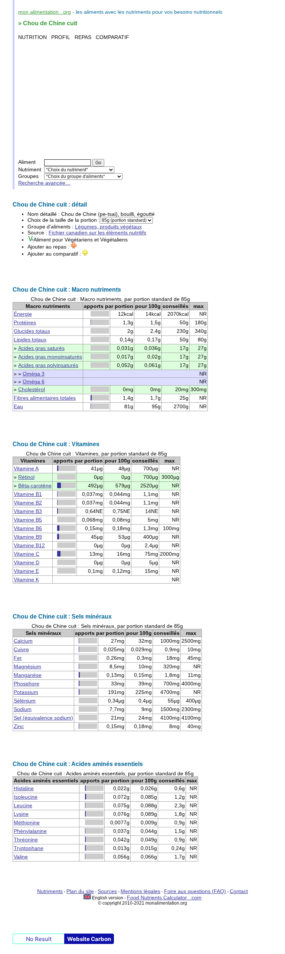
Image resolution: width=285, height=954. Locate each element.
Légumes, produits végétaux (108, 227)
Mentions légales (140, 891)
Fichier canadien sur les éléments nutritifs (97, 233)
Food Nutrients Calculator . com (164, 898)
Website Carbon (89, 938)
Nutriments (50, 891)
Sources (107, 891)
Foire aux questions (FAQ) (195, 891)
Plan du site (80, 891)
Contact (239, 891)
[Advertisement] (143, 100)
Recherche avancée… (44, 183)
